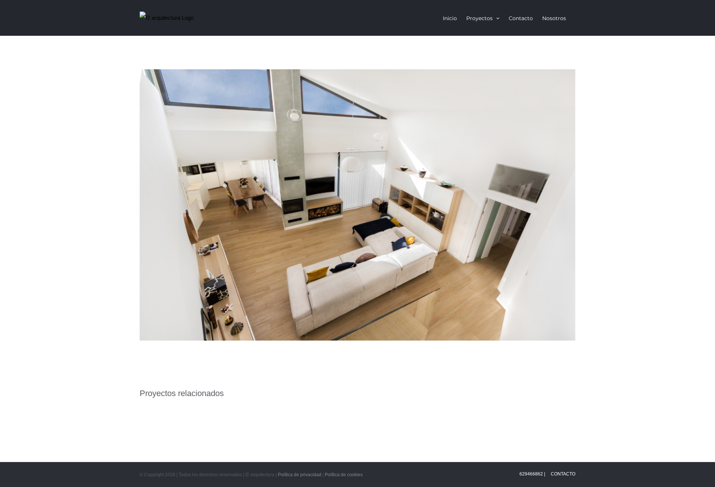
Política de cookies (344, 474)
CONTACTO (562, 474)
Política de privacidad (299, 474)
